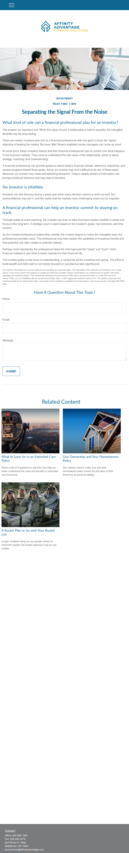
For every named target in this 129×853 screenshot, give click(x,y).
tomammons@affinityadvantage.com (24, 849)
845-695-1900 (20, 835)
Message (8, 340)
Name (6, 299)
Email (6, 319)
